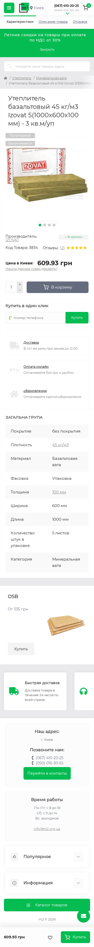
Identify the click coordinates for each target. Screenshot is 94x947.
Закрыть (47, 49)
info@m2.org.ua (47, 829)
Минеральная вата (51, 78)
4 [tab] (54, 225)
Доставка (31, 342)
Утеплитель (21, 78)
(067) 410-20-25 (66, 6)
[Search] (9, 66)
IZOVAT (12, 240)
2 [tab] (44, 225)
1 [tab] (40, 225)
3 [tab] (49, 225)
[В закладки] (50, 937)
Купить (21, 649)
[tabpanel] (47, 174)
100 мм (59, 492)
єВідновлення (35, 391)
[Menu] (9, 8)
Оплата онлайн (36, 367)
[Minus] (20, 290)
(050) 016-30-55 (66, 11)
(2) (62, 248)
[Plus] (20, 284)
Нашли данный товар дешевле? (31, 269)
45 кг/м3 (60, 444)
